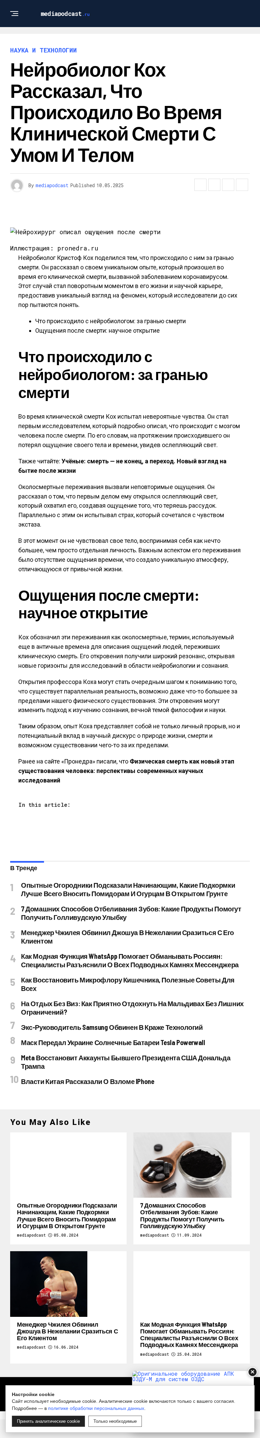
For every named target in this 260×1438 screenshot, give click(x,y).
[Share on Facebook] (200, 185)
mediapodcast (52, 185)
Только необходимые (115, 1421)
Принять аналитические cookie (48, 1421)
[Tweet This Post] (214, 185)
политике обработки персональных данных (96, 1408)
